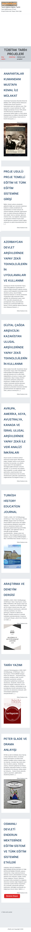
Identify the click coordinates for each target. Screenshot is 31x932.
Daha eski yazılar (7, 912)
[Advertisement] (15, 30)
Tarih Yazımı (13, 665)
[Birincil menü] (28, 7)
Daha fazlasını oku (22, 122)
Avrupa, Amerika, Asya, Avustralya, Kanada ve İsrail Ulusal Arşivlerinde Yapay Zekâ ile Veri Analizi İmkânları (15, 430)
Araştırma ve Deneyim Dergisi (14, 589)
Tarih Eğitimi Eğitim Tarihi (10, 7)
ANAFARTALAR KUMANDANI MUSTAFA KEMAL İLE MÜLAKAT (14, 84)
